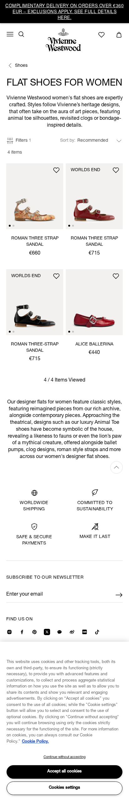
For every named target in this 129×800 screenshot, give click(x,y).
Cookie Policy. (35, 742)
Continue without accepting (64, 757)
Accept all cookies (64, 772)
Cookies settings (64, 788)
